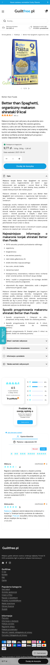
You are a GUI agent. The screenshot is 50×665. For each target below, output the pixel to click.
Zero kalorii (6, 589)
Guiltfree (23, 657)
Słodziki (4, 609)
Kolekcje (17, 35)
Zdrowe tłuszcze (8, 606)
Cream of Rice (7, 595)
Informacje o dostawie (10, 621)
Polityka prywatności (9, 629)
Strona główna (6, 35)
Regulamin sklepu (8, 627)
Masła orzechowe (8, 603)
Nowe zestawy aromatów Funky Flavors (25, 2)
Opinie (4, 580)
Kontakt (4, 574)
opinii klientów (13, 391)
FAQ (3, 577)
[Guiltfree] (24, 11)
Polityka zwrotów (8, 624)
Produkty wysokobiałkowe (11, 601)
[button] (46, 11)
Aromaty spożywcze (9, 592)
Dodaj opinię (25, 422)
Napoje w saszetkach (10, 598)
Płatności (5, 618)
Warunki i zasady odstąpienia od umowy (17, 632)
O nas (4, 572)
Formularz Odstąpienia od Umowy (14, 635)
